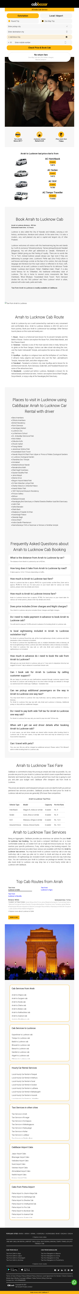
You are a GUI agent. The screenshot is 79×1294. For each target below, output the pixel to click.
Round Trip (15, 21)
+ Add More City (14, 37)
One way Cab (11, 1241)
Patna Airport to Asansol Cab (22, 1214)
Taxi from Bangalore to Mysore (51, 1253)
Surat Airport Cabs (18, 1164)
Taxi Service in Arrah (19, 1114)
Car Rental (21, 1241)
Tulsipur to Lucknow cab (21, 1038)
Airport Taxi (30, 1241)
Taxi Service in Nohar (20, 1131)
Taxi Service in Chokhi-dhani (22, 1138)
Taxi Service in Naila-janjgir (22, 1128)
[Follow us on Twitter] (59, 1270)
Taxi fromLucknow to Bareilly (14, 895)
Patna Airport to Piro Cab (21, 1207)
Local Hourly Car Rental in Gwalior (24, 1085)
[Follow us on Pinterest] (69, 1270)
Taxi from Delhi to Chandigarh (15, 1258)
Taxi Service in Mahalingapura (23, 1124)
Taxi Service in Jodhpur (20, 1135)
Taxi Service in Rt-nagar (20, 1117)
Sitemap (49, 1278)
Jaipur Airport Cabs (19, 1154)
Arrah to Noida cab (19, 1002)
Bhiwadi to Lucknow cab (21, 1045)
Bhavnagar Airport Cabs (20, 1157)
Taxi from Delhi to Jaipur (14, 1256)
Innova (52, 1241)
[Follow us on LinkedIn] (62, 1270)
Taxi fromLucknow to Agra (46, 889)
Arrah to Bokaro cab (19, 1009)
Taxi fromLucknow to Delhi (14, 889)
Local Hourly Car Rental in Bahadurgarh (26, 1092)
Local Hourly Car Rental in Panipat (24, 1074)
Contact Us (10, 1280)
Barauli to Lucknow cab (20, 1049)
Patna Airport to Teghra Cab (22, 1218)
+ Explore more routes (39, 1264)
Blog (43, 1278)
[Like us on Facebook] (55, 1270)
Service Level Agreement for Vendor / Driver (51, 1276)
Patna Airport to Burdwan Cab (23, 1211)
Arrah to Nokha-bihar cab (21, 1012)
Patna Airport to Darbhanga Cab (23, 1197)
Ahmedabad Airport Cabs (21, 1171)
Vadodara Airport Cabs (20, 1161)
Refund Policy (31, 1276)
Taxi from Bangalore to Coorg (50, 1256)
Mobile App (10, 1278)
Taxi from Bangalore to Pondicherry (52, 1260)
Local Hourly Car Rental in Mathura (24, 1078)
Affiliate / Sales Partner (33, 1278)
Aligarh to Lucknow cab (20, 1056)
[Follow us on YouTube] (72, 1270)
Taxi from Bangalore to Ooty (50, 1258)
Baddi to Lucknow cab (20, 1042)
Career (69, 1276)
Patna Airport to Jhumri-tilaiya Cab (24, 1193)
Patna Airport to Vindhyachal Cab (24, 1204)
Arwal (33, 1234)
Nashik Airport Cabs (19, 1175)
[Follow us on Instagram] (65, 1270)
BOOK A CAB (14, 917)
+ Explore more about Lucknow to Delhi (21, 911)
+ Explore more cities (39, 1237)
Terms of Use (10, 1276)
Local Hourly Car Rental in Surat (23, 1081)
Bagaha (64, 1234)
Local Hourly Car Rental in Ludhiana (25, 1088)
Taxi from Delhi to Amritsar (14, 1260)
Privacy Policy (21, 1276)
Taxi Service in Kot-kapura (21, 1121)
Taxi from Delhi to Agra (13, 1253)
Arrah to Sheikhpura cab (20, 1019)
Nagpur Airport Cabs (19, 1178)
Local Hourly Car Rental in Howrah (24, 1095)
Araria (20, 1234)
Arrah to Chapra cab (19, 995)
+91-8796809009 (20, 1280)
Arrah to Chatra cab (19, 1005)
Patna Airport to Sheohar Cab (22, 1200)
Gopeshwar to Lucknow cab (22, 1035)
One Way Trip (50, 21)
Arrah (27, 1234)
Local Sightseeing (42, 1241)
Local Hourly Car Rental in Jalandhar (25, 1099)
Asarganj (40, 1234)
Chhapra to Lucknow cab (21, 1059)
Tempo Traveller (62, 1241)
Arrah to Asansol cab (19, 1016)
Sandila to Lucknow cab (20, 1052)
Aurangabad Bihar (53, 1234)
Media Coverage (20, 1278)
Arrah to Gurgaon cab (19, 998)
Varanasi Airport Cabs (20, 1168)
